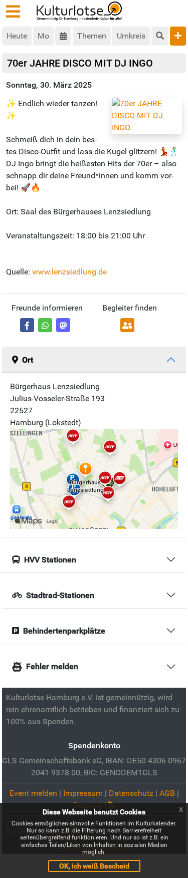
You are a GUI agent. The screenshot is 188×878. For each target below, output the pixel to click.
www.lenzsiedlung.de (69, 271)
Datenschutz (131, 793)
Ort (27, 360)
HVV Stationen (50, 559)
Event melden (33, 793)
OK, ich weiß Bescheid (94, 866)
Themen (91, 36)
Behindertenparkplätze (64, 631)
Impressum (83, 793)
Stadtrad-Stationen (60, 595)
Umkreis (131, 36)
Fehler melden (52, 666)
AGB (167, 793)
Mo (43, 36)
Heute (17, 36)
